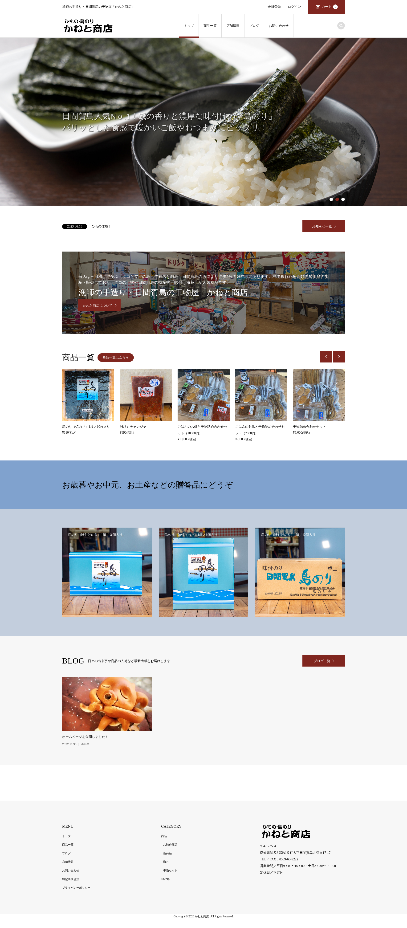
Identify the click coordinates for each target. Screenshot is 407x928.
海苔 (166, 861)
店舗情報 (233, 26)
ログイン (294, 6)
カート (329, 6)
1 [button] (331, 199)
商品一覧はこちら (115, 357)
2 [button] (337, 199)
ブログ (254, 26)
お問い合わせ (279, 26)
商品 (164, 836)
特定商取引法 (70, 879)
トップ (189, 26)
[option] (203, 122)
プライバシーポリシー (76, 887)
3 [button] (343, 199)
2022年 (165, 879)
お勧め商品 (170, 844)
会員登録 (274, 6)
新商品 (167, 853)
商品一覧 (210, 26)
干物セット (170, 870)
